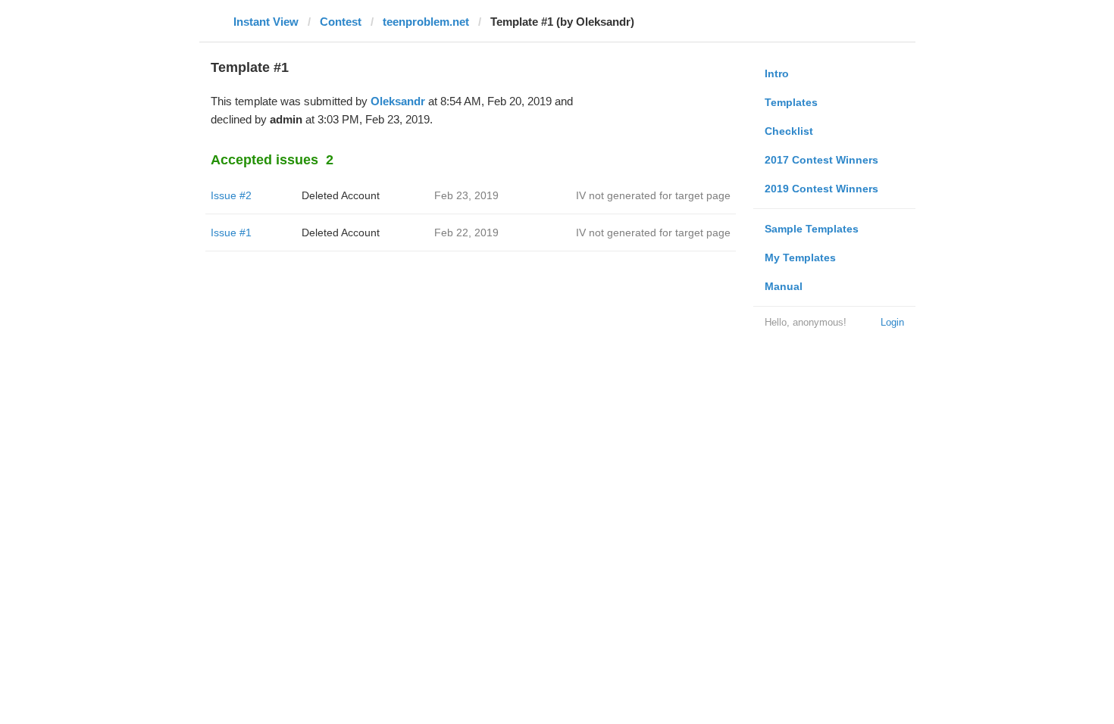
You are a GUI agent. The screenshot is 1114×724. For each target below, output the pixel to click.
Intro (777, 73)
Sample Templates (812, 229)
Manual (784, 286)
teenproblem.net (426, 21)
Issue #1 (231, 232)
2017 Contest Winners (821, 160)
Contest (340, 21)
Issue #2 (231, 195)
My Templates (800, 257)
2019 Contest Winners (821, 189)
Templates (791, 102)
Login (892, 322)
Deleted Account (341, 195)
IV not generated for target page (653, 195)
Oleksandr (398, 101)
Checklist (789, 131)
